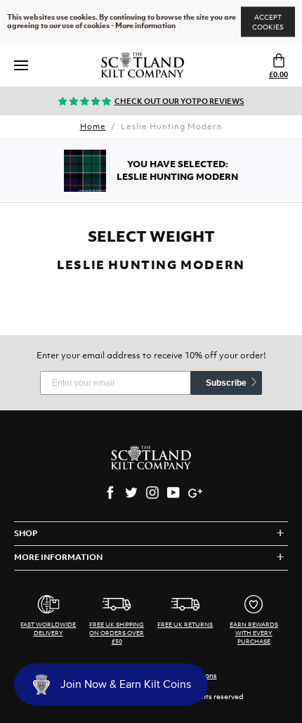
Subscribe (226, 383)
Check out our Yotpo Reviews (179, 101)
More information (145, 26)
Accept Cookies (268, 22)
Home (93, 126)
